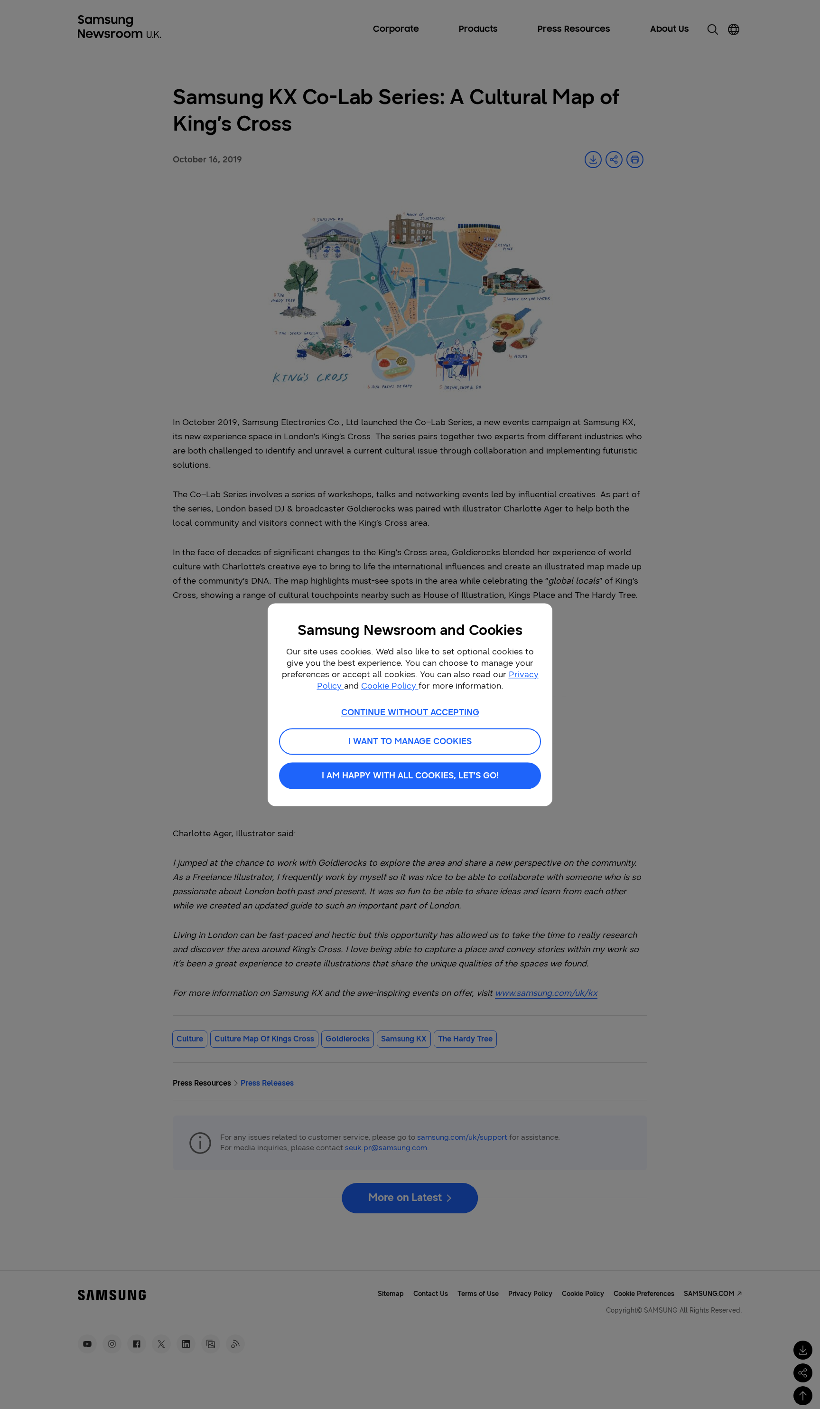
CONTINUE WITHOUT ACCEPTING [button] (410, 712)
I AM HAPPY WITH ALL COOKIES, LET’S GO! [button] (410, 775)
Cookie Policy (390, 686)
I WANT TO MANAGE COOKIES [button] (410, 741)
